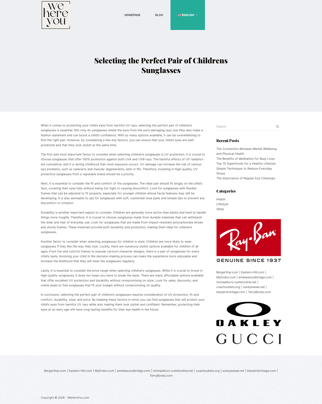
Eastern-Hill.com (252, 272)
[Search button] (277, 126)
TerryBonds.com (259, 292)
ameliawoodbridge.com (255, 277)
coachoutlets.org (228, 287)
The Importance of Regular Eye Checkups (245, 178)
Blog (159, 15)
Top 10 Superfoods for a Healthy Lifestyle (246, 163)
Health (220, 199)
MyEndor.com (226, 277)
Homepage (132, 15)
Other (220, 209)
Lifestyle (222, 204)
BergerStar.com (227, 272)
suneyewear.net (254, 287)
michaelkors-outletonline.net (236, 282)
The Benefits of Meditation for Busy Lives (245, 158)
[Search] (279, 15)
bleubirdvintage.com (230, 292)
